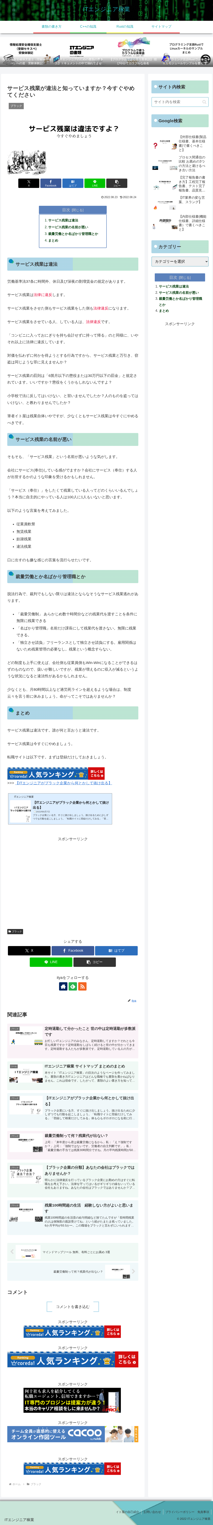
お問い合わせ (152, 1512)
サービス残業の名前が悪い (68, 227)
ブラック (17, 931)
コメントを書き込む (73, 1307)
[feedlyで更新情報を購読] (73, 986)
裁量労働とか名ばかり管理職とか (73, 234)
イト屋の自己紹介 (127, 1512)
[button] (116, 183)
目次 (66, 209)
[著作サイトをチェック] (63, 986)
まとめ (53, 240)
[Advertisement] (72, 881)
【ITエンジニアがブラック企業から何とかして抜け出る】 (63, 783)
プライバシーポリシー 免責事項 (187, 1512)
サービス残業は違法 (63, 220)
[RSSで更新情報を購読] (82, 986)
